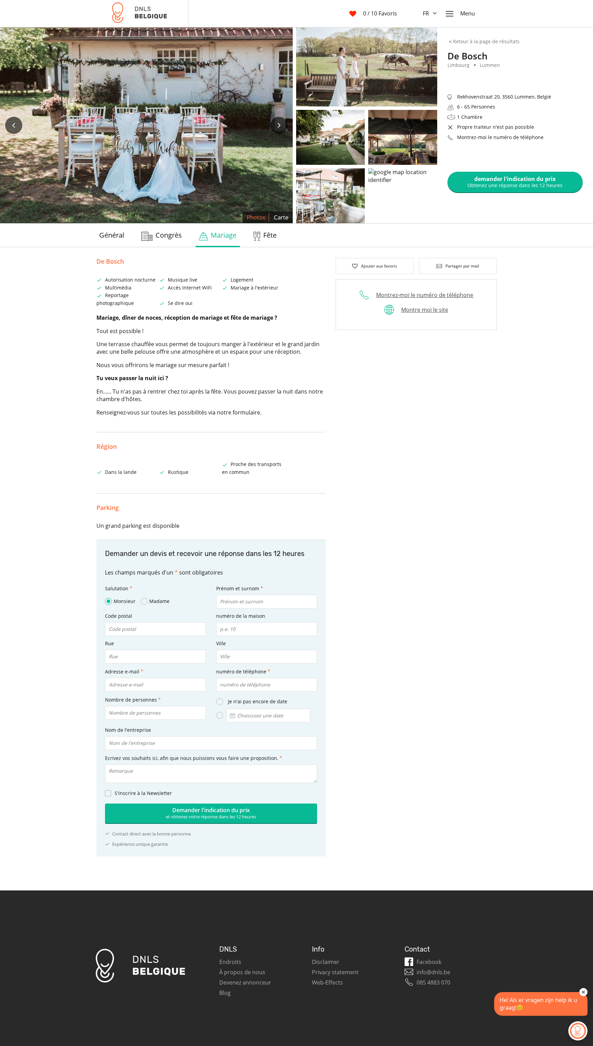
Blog (225, 993)
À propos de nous (242, 972)
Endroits (230, 962)
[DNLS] (139, 13)
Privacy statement (335, 972)
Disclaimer (325, 962)
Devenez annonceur (245, 982)
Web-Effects (327, 982)
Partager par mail (462, 266)
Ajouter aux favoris (379, 266)
